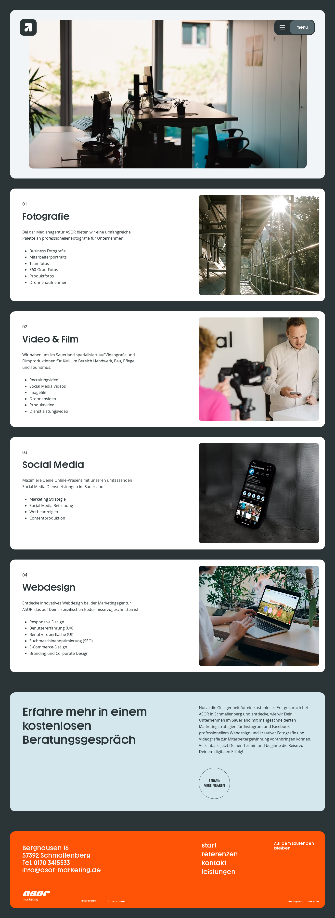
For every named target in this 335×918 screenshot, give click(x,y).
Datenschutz (116, 901)
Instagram (295, 901)
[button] (217, 27)
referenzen (220, 854)
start (209, 845)
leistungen (218, 872)
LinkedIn (313, 901)
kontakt (302, 27)
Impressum (88, 900)
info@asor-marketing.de (61, 870)
